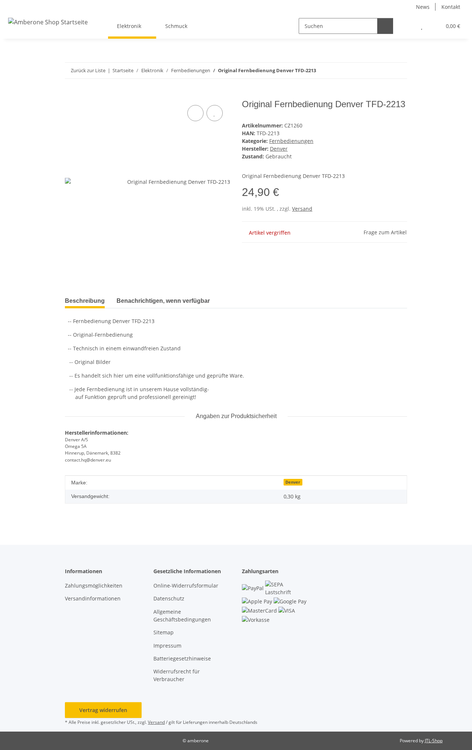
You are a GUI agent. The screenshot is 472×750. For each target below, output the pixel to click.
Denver (292, 482)
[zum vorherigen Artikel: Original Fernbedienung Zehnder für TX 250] (383, 70)
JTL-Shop (433, 740)
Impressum (167, 645)
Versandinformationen (93, 598)
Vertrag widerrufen (103, 710)
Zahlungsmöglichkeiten (93, 585)
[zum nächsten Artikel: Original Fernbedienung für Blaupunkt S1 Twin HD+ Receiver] (399, 70)
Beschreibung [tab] (85, 301)
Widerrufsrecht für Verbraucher (176, 675)
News (423, 6)
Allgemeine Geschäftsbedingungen (182, 615)
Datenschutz (168, 598)
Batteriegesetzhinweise (182, 658)
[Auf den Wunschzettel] (214, 113)
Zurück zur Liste (88, 70)
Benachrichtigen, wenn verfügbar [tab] (163, 301)
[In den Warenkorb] (71, 95)
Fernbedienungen (291, 140)
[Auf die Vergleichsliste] (195, 113)
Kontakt (450, 6)
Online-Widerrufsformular (185, 585)
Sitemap (163, 632)
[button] (407, 26)
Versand (302, 208)
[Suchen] (385, 26)
